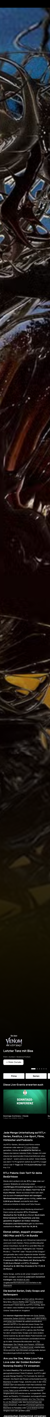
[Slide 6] (46, 1068)
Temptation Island (19, 1399)
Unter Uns (11, 1321)
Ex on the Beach (10, 1402)
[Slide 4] (41, 1068)
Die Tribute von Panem (24, 1344)
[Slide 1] (33, 1068)
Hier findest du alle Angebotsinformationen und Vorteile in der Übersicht (22, 1282)
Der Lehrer (29, 1299)
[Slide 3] (39, 1068)
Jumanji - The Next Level (22, 1347)
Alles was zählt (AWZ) (36, 1319)
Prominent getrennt (35, 1405)
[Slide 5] (43, 1068)
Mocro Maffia (18, 1302)
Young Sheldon (36, 1302)
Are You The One (36, 1399)
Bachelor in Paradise (12, 1408)
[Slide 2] (37, 1068)
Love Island (32, 1408)
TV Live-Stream (31, 1147)
